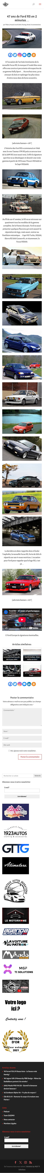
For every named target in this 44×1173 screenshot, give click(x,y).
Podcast (7, 1111)
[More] (34, 55)
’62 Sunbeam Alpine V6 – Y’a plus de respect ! (20, 1092)
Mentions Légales (10, 1123)
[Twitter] (15, 55)
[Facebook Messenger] (24, 55)
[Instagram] (20, 55)
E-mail (7, 787)
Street (28, 25)
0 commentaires (36, 25)
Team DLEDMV (9, 1115)
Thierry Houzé (9, 25)
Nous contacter (9, 1119)
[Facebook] (10, 55)
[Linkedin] (29, 55)
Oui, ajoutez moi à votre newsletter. (23, 751)
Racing (24, 25)
